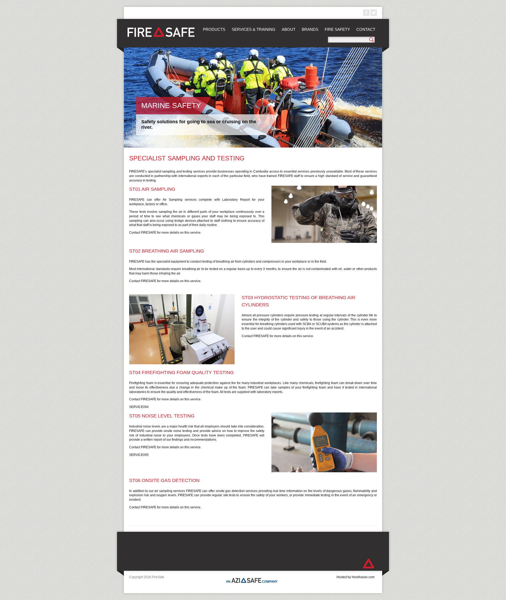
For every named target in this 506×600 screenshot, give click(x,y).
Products (214, 29)
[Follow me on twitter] (374, 12)
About (288, 29)
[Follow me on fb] (366, 12)
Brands (310, 29)
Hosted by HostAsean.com (355, 577)
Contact (365, 29)
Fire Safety (337, 29)
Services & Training (253, 29)
